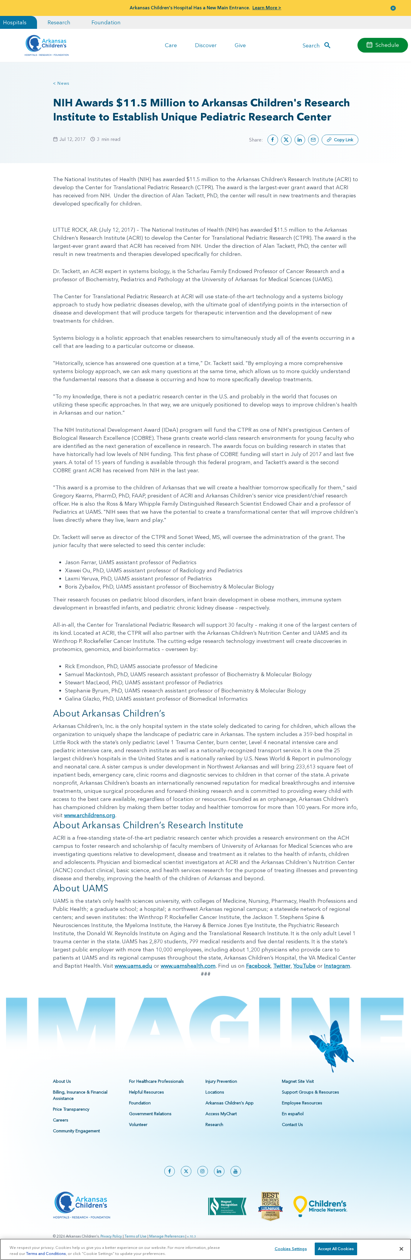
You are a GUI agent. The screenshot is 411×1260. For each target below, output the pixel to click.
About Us (62, 1081)
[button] (393, 8)
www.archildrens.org (89, 815)
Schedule (387, 44)
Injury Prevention (221, 1081)
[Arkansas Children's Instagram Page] (202, 1171)
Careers (60, 1120)
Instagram (337, 965)
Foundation (106, 22)
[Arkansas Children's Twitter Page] (186, 1171)
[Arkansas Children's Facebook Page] (169, 1171)
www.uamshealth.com (188, 965)
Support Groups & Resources (310, 1092)
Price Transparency (71, 1109)
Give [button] (240, 45)
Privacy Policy (111, 1236)
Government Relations (150, 1113)
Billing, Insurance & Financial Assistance (80, 1095)
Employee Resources (302, 1103)
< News (61, 83)
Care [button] (171, 45)
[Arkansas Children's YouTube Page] (235, 1171)
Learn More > (266, 8)
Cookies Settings (291, 1248)
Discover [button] (206, 45)
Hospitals (14, 22)
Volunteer (138, 1124)
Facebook (258, 965)
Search (311, 45)
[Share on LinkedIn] (300, 140)
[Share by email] (313, 140)
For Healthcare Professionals (156, 1081)
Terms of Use (136, 1236)
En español (293, 1113)
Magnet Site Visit (298, 1081)
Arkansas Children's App (230, 1103)
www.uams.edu (133, 965)
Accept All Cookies (336, 1248)
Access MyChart (221, 1113)
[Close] (401, 1248)
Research (59, 22)
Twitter (282, 965)
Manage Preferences (166, 1236)
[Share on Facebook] (272, 140)
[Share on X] (286, 140)
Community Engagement (76, 1131)
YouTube (304, 965)
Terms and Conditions (46, 1253)
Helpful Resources (146, 1092)
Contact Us (292, 1124)
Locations (215, 1092)
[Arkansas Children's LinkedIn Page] (219, 1171)
